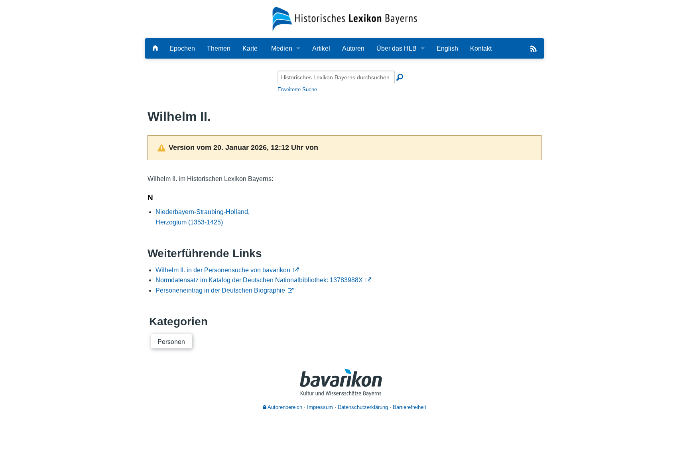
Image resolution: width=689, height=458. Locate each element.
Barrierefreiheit (409, 407)
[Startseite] (344, 18)
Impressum (320, 407)
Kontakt (481, 48)
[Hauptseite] (155, 48)
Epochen (182, 48)
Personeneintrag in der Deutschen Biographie (220, 290)
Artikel (321, 48)
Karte (250, 48)
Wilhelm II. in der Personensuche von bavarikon (223, 270)
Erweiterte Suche (297, 89)
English (447, 48)
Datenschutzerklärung (363, 407)
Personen (171, 341)
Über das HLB (396, 48)
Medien (281, 48)
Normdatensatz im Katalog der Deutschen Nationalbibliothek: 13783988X (259, 280)
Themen (218, 48)
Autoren (353, 48)
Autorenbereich (284, 407)
